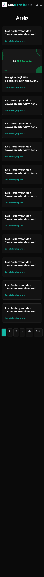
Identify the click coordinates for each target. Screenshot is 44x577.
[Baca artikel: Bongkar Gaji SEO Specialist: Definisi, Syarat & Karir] (22, 61)
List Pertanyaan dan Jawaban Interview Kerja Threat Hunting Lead (21, 265)
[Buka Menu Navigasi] (41, 4)
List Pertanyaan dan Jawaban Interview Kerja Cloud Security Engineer (21, 34)
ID (26, 5)
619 (29, 331)
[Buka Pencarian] (36, 4)
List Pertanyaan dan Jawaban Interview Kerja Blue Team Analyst (21, 311)
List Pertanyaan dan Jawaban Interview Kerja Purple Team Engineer (21, 288)
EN (31, 5)
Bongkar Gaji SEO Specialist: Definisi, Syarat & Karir (21, 81)
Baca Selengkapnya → (15, 41)
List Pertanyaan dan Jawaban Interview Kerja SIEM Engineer (21, 242)
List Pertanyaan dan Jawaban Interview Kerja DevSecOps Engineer (21, 219)
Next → (38, 332)
